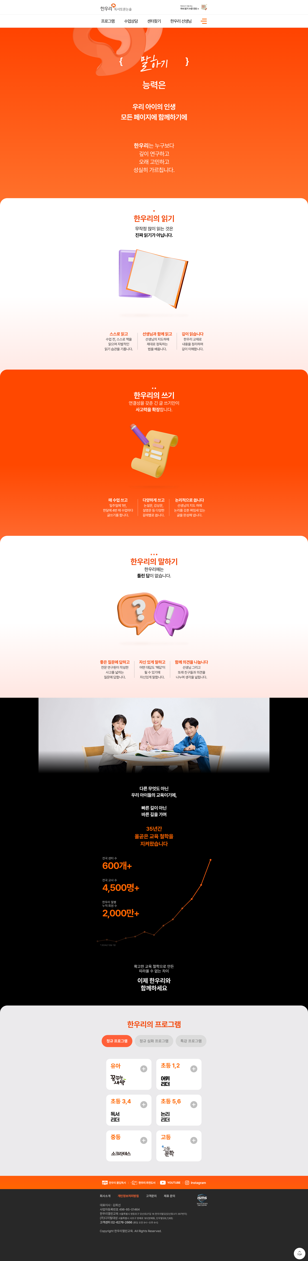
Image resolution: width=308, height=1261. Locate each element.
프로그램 (108, 21)
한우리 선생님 (180, 21)
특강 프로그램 (191, 1041)
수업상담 (131, 21)
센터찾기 (154, 21)
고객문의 (151, 1196)
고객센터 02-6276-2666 (116, 1222)
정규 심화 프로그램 (154, 1041)
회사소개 (105, 1196)
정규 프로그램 (117, 1041)
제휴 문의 (169, 1196)
